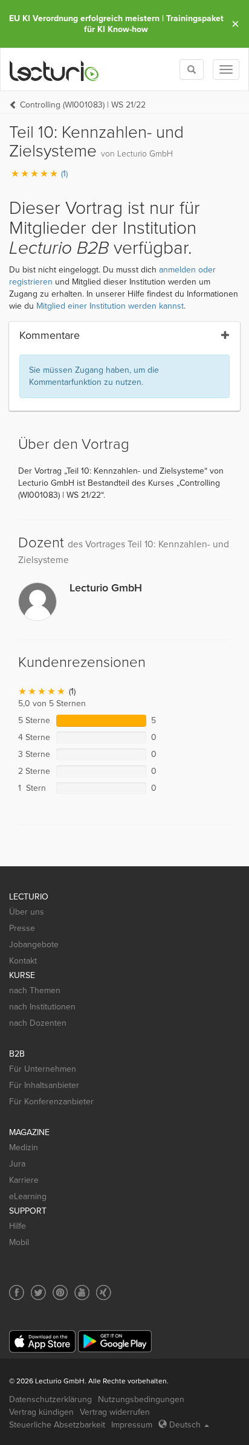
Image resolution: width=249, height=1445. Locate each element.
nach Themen (34, 990)
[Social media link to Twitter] (38, 1292)
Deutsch (185, 1425)
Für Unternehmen (42, 1069)
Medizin (23, 1147)
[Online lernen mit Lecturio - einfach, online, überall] (54, 70)
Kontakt (23, 961)
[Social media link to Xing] (103, 1292)
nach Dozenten (37, 1023)
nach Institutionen (42, 1007)
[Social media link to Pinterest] (60, 1292)
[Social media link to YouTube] (81, 1292)
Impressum (131, 1425)
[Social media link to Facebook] (16, 1292)
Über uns (26, 912)
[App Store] (42, 1341)
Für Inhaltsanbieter (44, 1085)
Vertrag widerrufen (115, 1412)
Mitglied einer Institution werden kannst (110, 306)
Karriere (24, 1180)
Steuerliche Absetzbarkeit (57, 1425)
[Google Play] (115, 1341)
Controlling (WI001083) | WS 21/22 (83, 105)
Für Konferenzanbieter (51, 1101)
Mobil (19, 1242)
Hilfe (17, 1226)
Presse (22, 928)
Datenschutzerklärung (50, 1399)
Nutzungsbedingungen (141, 1399)
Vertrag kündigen (41, 1412)
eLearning (28, 1196)
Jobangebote (34, 944)
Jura (17, 1164)
